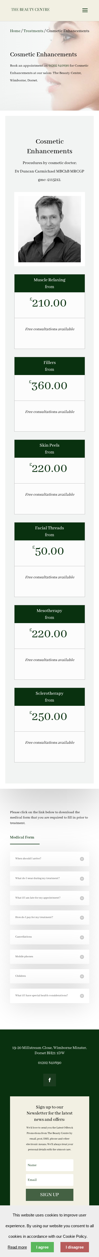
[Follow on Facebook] (49, 1080)
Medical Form (22, 837)
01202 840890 (59, 65)
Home (15, 31)
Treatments (33, 31)
